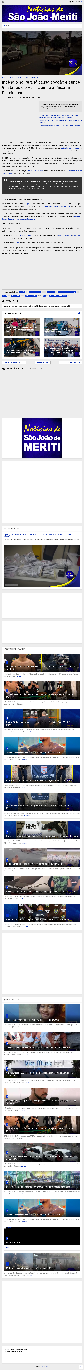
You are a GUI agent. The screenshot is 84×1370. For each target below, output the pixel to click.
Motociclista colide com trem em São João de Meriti (30, 1268)
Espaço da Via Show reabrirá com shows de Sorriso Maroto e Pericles (38, 1187)
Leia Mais (18, 676)
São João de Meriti (15, 78)
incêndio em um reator (70, 148)
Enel (18, 242)
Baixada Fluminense (31, 78)
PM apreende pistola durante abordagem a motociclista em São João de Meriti (42, 836)
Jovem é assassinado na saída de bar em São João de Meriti (33, 752)
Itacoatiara (78, 235)
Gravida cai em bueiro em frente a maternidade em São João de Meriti (38, 1047)
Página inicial (42, 362)
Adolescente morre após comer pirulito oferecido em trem (33, 1020)
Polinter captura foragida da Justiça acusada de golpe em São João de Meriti (41, 891)
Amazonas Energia (24, 235)
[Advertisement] (19, 115)
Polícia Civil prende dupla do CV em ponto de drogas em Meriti (34, 864)
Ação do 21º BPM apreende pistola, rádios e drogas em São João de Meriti (40, 780)
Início (3, 78)
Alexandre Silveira (35, 171)
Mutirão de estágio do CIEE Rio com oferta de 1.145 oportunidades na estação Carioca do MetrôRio (58, 116)
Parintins (68, 235)
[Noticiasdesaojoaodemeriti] (10, 2)
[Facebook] (3, 2)
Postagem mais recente (14, 362)
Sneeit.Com (45, 1366)
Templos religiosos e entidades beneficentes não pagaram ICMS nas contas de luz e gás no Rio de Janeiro (59, 350)
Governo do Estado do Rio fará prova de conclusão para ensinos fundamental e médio (21, 330)
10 (8, 915)
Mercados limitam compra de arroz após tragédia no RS (60, 126)
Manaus (61, 235)
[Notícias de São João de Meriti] (42, 21)
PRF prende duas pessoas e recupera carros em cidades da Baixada (20, 351)
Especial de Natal (14, 1242)
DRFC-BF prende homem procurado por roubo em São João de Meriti (37, 919)
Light (27, 204)
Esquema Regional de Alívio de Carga (56, 206)
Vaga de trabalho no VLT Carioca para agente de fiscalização (59, 331)
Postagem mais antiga (70, 362)
